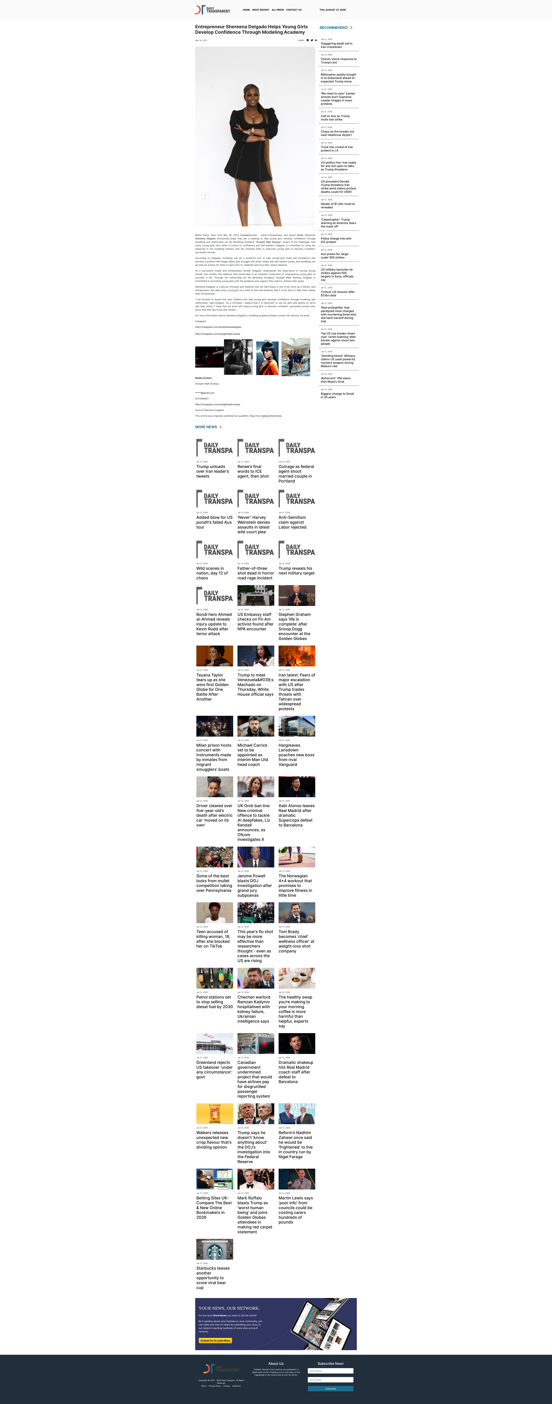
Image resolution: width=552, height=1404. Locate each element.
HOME (246, 9)
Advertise (236, 1386)
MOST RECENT (260, 9)
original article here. (271, 415)
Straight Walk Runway (268, 242)
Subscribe (330, 1388)
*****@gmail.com (204, 392)
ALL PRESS (278, 9)
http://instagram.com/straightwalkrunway (217, 333)
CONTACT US (294, 9)
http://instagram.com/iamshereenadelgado (218, 327)
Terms (203, 1386)
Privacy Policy (215, 1386)
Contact (226, 1386)
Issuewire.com (248, 235)
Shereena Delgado (206, 238)
